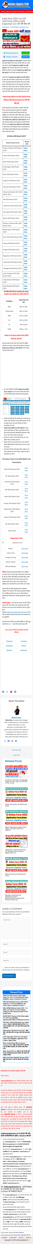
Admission (5, 27)
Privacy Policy (13, 1237)
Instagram (9, 646)
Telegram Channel (12, 57)
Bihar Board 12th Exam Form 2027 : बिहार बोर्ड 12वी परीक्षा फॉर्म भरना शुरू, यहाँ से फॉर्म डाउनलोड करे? (16, 1032)
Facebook (23, 650)
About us (21, 1237)
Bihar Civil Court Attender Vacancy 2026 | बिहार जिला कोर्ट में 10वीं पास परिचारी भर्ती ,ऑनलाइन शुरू (16, 1059)
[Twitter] (7, 692)
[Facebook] (3, 692)
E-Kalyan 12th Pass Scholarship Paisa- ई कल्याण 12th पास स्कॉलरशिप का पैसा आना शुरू (16, 781)
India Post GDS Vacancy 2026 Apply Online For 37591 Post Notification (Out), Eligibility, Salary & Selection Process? (15, 997)
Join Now (25, 53)
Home (2, 11)
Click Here (24, 548)
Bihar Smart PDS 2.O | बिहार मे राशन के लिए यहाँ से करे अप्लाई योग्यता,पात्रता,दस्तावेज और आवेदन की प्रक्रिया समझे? (16, 1053)
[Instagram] (12, 741)
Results (22, 11)
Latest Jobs (8, 11)
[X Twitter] (5, 741)
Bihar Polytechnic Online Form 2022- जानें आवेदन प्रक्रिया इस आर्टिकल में (16, 828)
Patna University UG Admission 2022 (16, 805)
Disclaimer (4, 1237)
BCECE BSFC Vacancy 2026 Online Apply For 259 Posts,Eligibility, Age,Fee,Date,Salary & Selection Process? (16, 1018)
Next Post (16, 755)
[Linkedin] (15, 692)
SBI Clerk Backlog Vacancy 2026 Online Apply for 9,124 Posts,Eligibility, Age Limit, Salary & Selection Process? (15, 1003)
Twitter (23, 646)
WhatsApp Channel (12, 53)
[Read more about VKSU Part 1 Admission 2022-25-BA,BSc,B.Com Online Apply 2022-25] (16, 841)
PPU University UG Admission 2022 (15, 875)
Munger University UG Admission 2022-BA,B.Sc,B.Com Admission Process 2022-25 (14, 897)
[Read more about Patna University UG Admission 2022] (16, 795)
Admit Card (16, 11)
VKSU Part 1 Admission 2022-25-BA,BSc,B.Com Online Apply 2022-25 (15, 851)
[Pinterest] (11, 692)
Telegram (9, 641)
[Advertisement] (16, 370)
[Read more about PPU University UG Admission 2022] (16, 864)
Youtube (23, 641)
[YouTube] (16, 741)
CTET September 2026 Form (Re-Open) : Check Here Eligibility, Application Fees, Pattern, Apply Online (15, 1038)
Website (9, 650)
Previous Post (16, 750)
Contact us (28, 1237)
